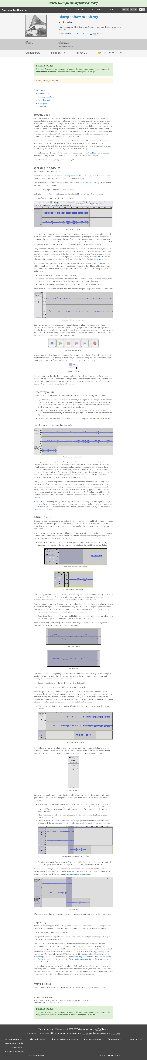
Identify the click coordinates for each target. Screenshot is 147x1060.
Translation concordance (111, 1055)
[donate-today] (112, 65)
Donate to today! (73, 3)
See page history (116, 1039)
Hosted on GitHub (38, 1039)
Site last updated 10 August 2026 (66, 1039)
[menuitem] (91, 10)
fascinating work (79, 957)
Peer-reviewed (65, 34)
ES (57, 81)
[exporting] (112, 922)
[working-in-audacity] (112, 167)
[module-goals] (112, 114)
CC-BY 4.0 (81, 34)
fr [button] (131, 10)
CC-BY (99, 1029)
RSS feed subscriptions (94, 1039)
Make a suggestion (137, 1039)
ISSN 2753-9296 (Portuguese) (13, 1051)
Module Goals (43, 94)
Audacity (68, 141)
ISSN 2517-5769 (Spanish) (14, 1043)
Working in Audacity (46, 97)
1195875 (86, 1033)
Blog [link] (119, 10)
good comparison (81, 959)
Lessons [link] (91, 10)
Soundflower (47, 509)
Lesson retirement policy (37, 1055)
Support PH (96, 34)
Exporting (42, 107)
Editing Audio (43, 103)
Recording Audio (45, 100)
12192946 (115, 1033)
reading (37, 497)
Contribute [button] (80, 10)
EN (46, 81)
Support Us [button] (109, 10)
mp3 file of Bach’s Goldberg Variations (63, 176)
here (100, 176)
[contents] (112, 90)
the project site (85, 183)
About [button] (69, 10)
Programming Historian (14, 10)
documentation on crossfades (79, 874)
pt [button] (135, 10)
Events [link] (99, 10)
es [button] (128, 10)
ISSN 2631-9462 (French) (13, 1047)
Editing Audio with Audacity (78, 17)
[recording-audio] (112, 391)
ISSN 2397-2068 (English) (13, 1039)
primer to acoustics (99, 259)
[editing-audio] (112, 517)
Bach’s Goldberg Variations (95, 153)
